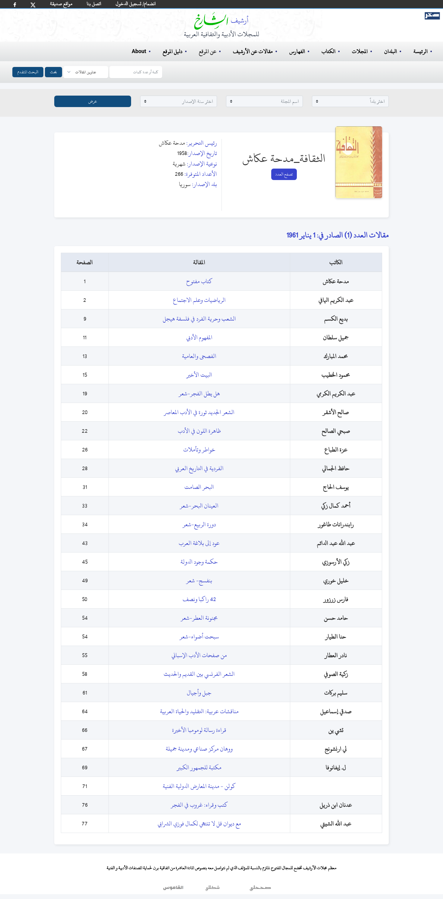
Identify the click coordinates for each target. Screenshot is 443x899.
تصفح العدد (284, 174)
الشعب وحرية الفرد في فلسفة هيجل (199, 318)
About (139, 51)
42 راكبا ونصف (199, 599)
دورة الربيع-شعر (199, 524)
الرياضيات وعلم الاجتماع (199, 299)
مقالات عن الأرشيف (253, 51)
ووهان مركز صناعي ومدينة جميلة (199, 748)
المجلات (360, 51)
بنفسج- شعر (199, 580)
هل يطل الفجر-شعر (199, 393)
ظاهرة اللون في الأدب (199, 430)
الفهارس (297, 51)
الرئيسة (420, 51)
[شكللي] (212, 889)
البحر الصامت (199, 486)
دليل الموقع (172, 51)
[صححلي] (260, 889)
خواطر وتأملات (199, 449)
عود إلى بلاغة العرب (199, 543)
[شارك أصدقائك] (14, 4)
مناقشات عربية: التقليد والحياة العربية (199, 711)
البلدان (390, 51)
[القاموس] (174, 889)
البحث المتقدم (27, 72)
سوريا (185, 184)
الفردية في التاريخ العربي (199, 468)
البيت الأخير (199, 374)
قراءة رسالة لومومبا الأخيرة (199, 730)
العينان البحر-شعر (199, 505)
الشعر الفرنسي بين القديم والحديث (199, 673)
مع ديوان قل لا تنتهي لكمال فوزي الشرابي (199, 823)
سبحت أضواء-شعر (199, 636)
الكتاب (328, 51)
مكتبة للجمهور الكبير (199, 767)
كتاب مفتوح (199, 281)
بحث (53, 72)
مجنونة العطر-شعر (199, 617)
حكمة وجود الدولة (199, 561)
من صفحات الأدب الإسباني (199, 655)
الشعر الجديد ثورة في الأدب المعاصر (199, 412)
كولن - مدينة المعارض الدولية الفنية (199, 786)
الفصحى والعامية (199, 356)
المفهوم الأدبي (199, 337)
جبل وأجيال (199, 692)
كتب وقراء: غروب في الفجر (199, 804)
